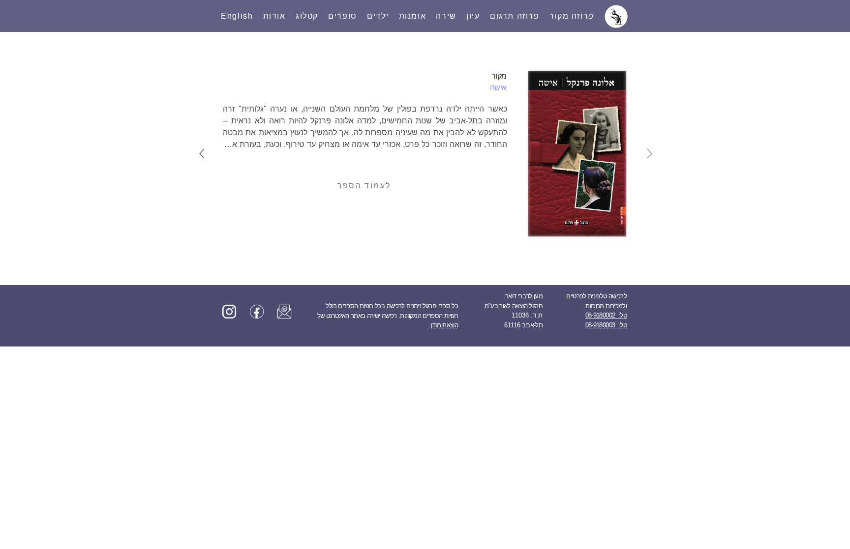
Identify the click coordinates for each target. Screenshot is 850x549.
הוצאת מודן (444, 325)
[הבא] (202, 153)
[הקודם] (649, 153)
